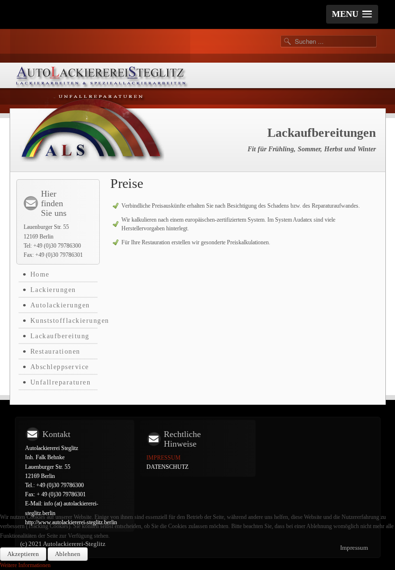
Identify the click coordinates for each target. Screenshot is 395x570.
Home (40, 274)
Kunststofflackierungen (63, 320)
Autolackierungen (60, 305)
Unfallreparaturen (60, 382)
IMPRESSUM (164, 457)
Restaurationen (55, 351)
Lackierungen (53, 289)
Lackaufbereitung (60, 336)
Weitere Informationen (25, 565)
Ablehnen (67, 553)
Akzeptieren (23, 553)
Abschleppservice (59, 367)
